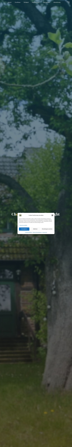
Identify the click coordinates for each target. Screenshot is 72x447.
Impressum (44, 232)
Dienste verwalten (23, 225)
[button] (52, 215)
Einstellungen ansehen (47, 229)
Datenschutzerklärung (37, 232)
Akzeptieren (24, 229)
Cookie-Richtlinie (28, 232)
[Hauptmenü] (68, 2)
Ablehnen (35, 229)
